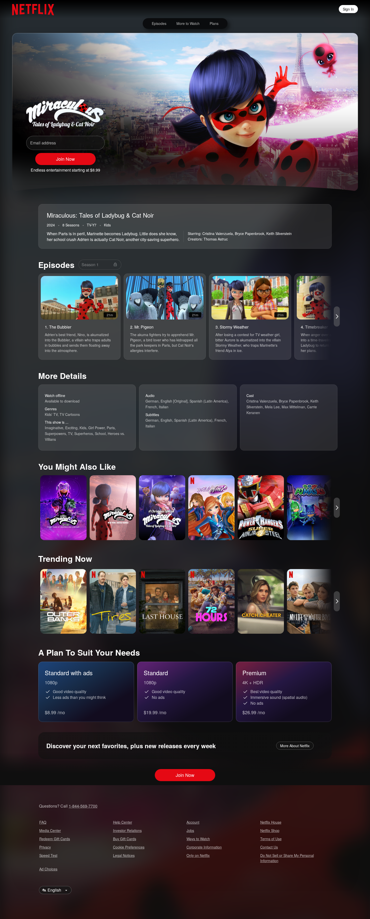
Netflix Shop (269, 830)
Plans (214, 23)
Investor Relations (127, 830)
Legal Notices (124, 855)
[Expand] (326, 168)
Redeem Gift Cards (54, 838)
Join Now (65, 158)
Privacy (45, 847)
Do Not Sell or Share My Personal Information (287, 858)
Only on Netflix (198, 855)
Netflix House (270, 822)
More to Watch (188, 23)
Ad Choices (48, 868)
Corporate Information (204, 847)
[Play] (299, 168)
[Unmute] (313, 168)
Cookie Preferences (128, 847)
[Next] (337, 316)
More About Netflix (295, 745)
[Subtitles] (339, 168)
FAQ (42, 822)
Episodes (159, 23)
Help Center (122, 822)
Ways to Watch (198, 838)
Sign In (348, 9)
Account (193, 822)
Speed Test (48, 855)
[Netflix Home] (30, 9)
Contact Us (269, 847)
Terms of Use (271, 838)
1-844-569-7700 (83, 806)
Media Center (50, 830)
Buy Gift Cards (124, 838)
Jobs (190, 830)
